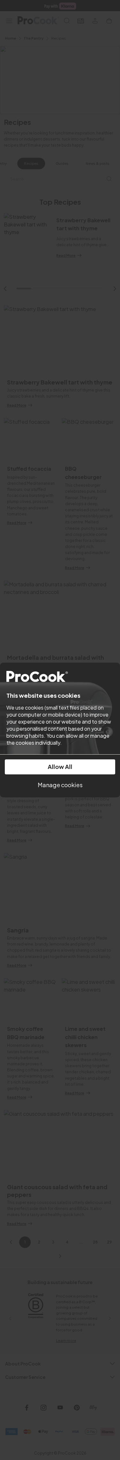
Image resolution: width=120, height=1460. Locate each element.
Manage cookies (60, 784)
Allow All (60, 766)
